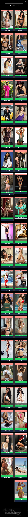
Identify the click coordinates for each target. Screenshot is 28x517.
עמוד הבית (21, 3)
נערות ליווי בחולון (7, 507)
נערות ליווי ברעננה (6, 514)
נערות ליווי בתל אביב (6, 515)
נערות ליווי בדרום (25, 507)
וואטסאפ (21, 28)
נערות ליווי (17, 3)
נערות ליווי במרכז (14, 3)
